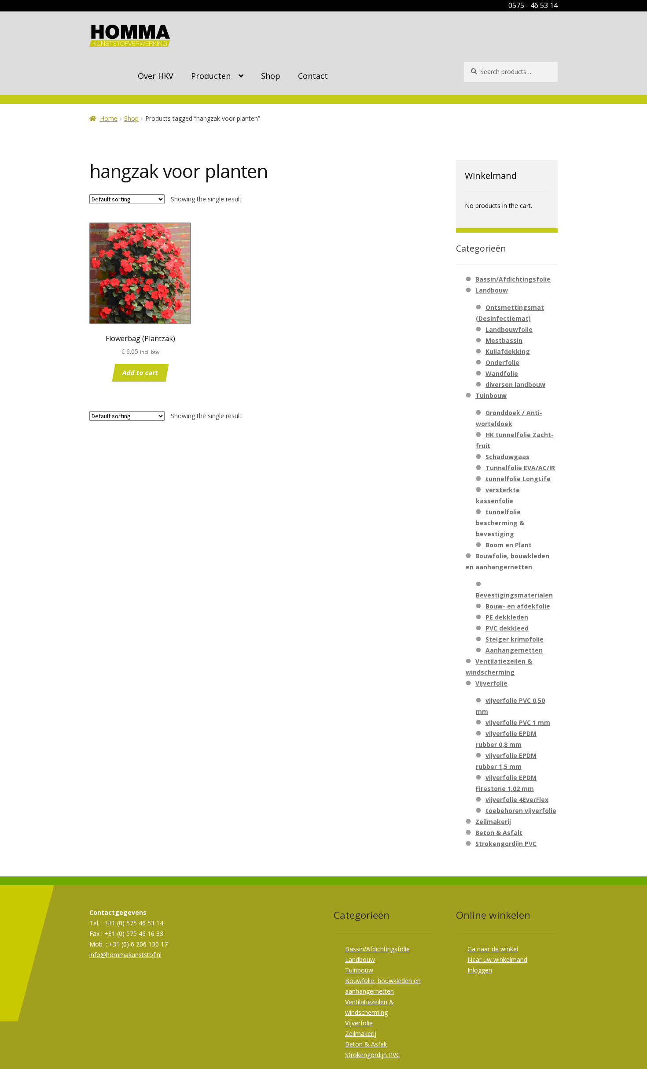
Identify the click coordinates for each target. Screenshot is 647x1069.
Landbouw (491, 290)
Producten (211, 76)
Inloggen (479, 970)
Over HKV (155, 76)
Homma (129, 36)
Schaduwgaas (507, 457)
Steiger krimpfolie (514, 639)
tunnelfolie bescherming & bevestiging (500, 523)
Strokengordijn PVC (506, 843)
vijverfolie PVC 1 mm (517, 722)
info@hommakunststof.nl (125, 954)
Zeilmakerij (493, 821)
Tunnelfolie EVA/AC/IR (520, 468)
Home (109, 118)
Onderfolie (502, 362)
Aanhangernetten (514, 650)
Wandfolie (501, 373)
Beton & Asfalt (498, 832)
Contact (313, 76)
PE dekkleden (506, 617)
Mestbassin (503, 340)
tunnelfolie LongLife (518, 479)
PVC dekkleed (507, 628)
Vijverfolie (491, 683)
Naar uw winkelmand (497, 959)
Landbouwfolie (509, 329)
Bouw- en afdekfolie (517, 606)
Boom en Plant (508, 545)
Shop (270, 76)
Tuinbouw (491, 395)
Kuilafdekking (507, 351)
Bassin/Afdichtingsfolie (513, 279)
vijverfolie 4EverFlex (516, 799)
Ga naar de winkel (492, 949)
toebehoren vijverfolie (520, 810)
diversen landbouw (515, 384)
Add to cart (140, 372)
